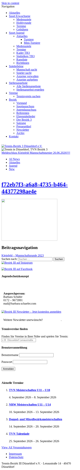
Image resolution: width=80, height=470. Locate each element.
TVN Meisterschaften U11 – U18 (29, 390)
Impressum (15, 453)
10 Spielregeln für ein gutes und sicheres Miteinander (36, 285)
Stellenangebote (18, 82)
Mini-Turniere (32, 42)
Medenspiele (23, 19)
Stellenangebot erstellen (30, 89)
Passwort (6, 361)
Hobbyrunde (23, 22)
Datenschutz (16, 457)
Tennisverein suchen (28, 96)
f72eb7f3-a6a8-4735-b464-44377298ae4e (34, 188)
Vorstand (21, 103)
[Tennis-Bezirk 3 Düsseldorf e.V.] (21, 146)
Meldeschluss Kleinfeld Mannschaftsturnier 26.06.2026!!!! (35, 152)
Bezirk (13, 99)
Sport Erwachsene (19, 16)
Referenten (22, 113)
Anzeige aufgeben (27, 79)
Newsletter (22, 129)
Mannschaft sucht (26, 69)
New (12, 169)
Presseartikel (23, 126)
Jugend (13, 165)
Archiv (20, 133)
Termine (21, 26)
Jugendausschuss (26, 109)
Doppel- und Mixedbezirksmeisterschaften (35, 419)
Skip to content (10, 3)
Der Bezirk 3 (24, 119)
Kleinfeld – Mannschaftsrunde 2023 (22, 255)
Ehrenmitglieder (25, 116)
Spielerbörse (16, 66)
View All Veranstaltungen (16, 447)
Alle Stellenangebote (28, 86)
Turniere (29, 39)
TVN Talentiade (19, 433)
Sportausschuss (25, 106)
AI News (14, 159)
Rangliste (21, 59)
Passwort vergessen (12, 375)
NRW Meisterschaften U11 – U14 (30, 404)
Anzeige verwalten (27, 76)
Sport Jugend (16, 32)
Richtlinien (22, 62)
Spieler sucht (23, 72)
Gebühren (22, 29)
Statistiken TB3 (25, 56)
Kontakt (13, 136)
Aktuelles (14, 12)
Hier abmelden (52, 319)
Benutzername (9, 355)
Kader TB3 (23, 52)
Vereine (13, 93)
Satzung (21, 123)
